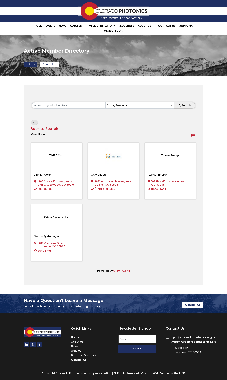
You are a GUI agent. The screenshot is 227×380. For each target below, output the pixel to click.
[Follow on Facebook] (39, 344)
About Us (144, 26)
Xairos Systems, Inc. (47, 236)
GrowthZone (121, 271)
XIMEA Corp (42, 174)
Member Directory (102, 26)
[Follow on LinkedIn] (26, 344)
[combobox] (139, 105)
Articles (76, 351)
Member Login (113, 31)
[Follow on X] (33, 344)
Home (38, 26)
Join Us (30, 64)
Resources (126, 26)
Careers (76, 26)
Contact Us (167, 26)
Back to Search (44, 128)
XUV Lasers (99, 174)
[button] (185, 135)
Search (186, 105)
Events (50, 26)
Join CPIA (186, 26)
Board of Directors (83, 355)
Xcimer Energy (158, 174)
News (62, 26)
